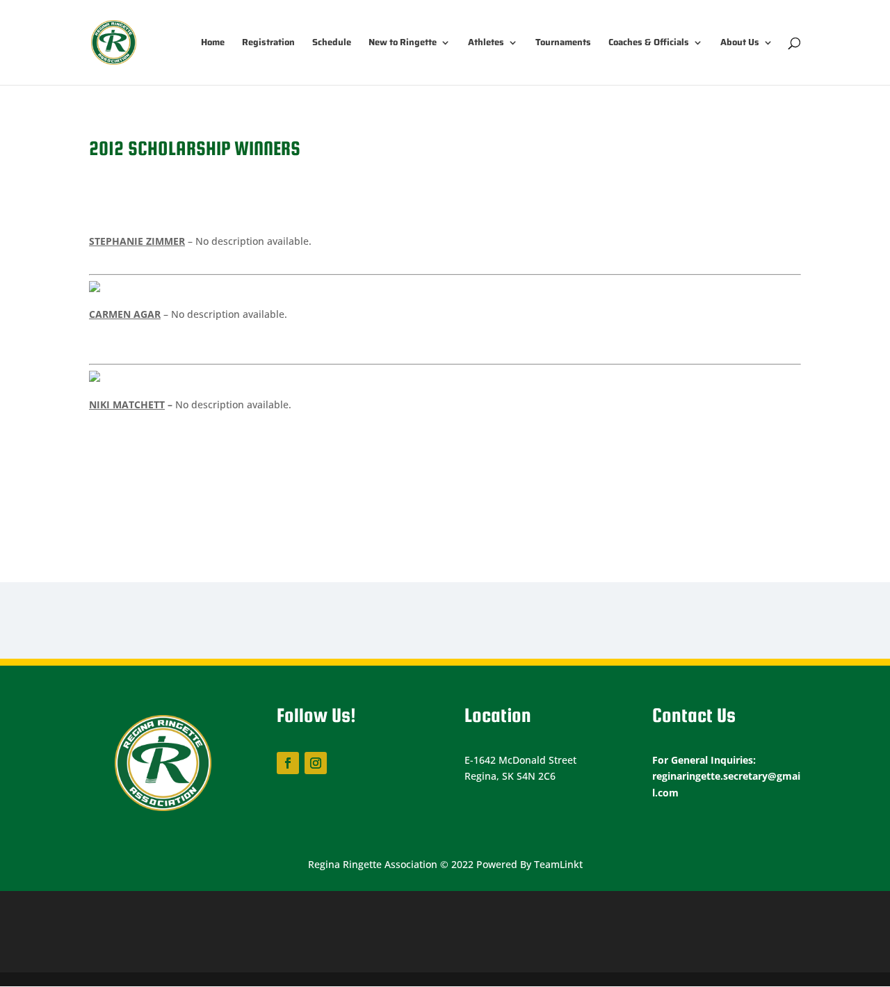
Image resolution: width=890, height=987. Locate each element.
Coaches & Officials (648, 43)
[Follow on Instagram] (316, 763)
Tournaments (563, 43)
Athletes (486, 43)
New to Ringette (403, 43)
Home (213, 43)
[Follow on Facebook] (288, 763)
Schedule (331, 43)
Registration (268, 43)
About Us (739, 43)
